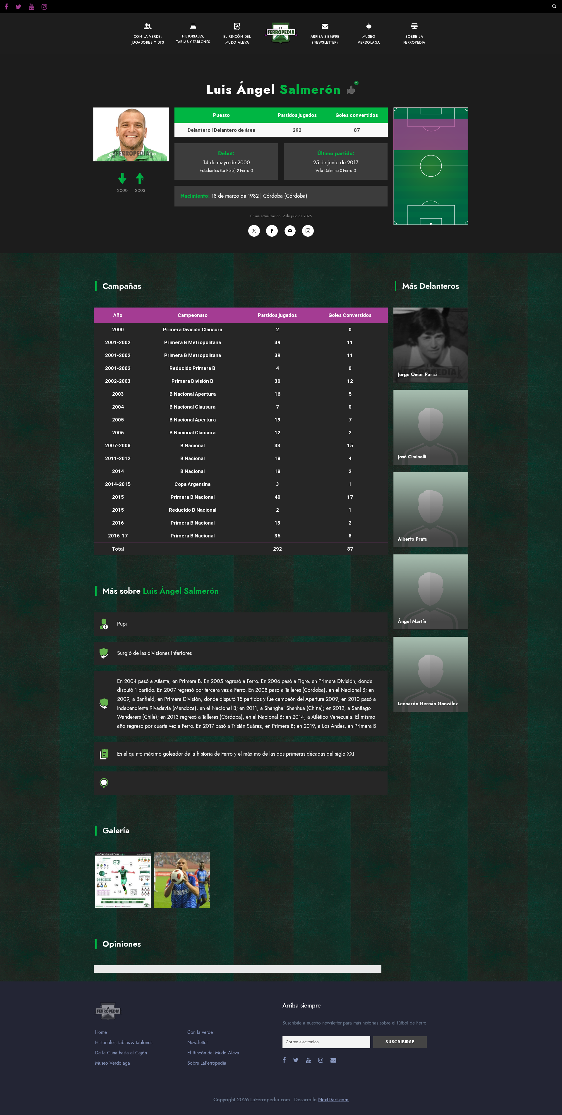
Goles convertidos (356, 115)
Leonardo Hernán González (428, 704)
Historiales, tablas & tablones (123, 1042)
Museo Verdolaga (112, 1063)
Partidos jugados (297, 115)
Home (101, 1032)
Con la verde (200, 1032)
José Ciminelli (412, 457)
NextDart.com (333, 1099)
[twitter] (44, 8)
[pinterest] (31, 8)
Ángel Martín (412, 621)
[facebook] (6, 8)
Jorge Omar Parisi (417, 374)
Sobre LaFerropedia (206, 1063)
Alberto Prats (412, 539)
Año (117, 315)
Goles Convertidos (349, 315)
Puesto (221, 115)
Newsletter (197, 1042)
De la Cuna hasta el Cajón (121, 1053)
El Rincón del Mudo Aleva (213, 1053)
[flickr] (18, 8)
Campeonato (193, 315)
